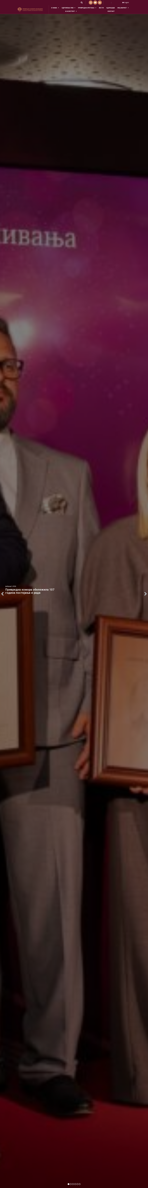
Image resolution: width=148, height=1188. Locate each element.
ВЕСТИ (101, 8)
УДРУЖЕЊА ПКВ (67, 8)
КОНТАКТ (111, 11)
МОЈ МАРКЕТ (122, 8)
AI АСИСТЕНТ (70, 11)
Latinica (107, 2)
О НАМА (54, 8)
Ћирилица (115, 2)
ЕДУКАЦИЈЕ (110, 8)
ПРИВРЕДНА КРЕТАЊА (86, 8)
